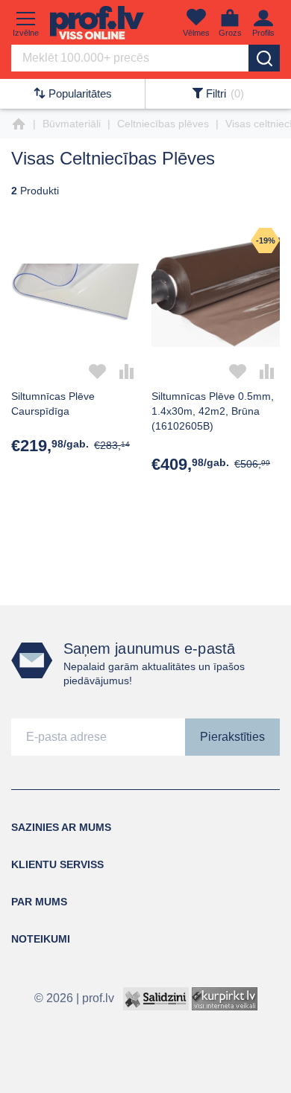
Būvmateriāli (72, 124)
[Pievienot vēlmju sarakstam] (97, 371)
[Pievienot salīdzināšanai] (127, 371)
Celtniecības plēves (163, 124)
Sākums (18, 124)
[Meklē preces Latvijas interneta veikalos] (224, 997)
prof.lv (98, 997)
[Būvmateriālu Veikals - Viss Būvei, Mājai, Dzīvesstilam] (97, 22)
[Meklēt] (264, 58)
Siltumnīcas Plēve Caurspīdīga (53, 403)
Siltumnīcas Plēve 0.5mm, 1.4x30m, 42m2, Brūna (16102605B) (212, 411)
